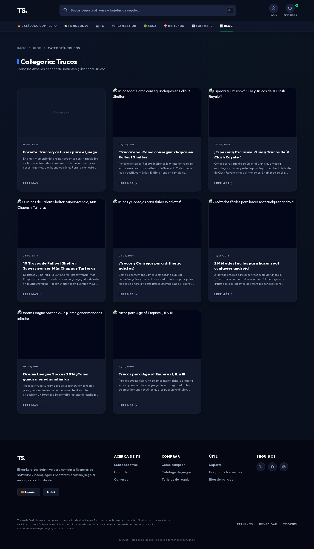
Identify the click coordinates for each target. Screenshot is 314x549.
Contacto (121, 472)
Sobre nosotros (126, 465)
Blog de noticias (221, 479)
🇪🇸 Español (28, 492)
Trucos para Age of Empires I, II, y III (152, 374)
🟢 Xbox (150, 26)
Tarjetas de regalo (176, 479)
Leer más (30, 183)
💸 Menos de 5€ (76, 26)
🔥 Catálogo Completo (37, 26)
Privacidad (267, 524)
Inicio (22, 48)
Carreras (121, 479)
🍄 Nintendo (174, 26)
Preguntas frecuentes (225, 472)
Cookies (290, 524)
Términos (245, 524)
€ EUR (51, 492)
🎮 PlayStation (123, 26)
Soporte (215, 465)
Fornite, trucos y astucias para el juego (60, 152)
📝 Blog (226, 26)
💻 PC (100, 26)
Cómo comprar (173, 465)
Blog (37, 48)
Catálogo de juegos (176, 472)
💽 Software (202, 26)
